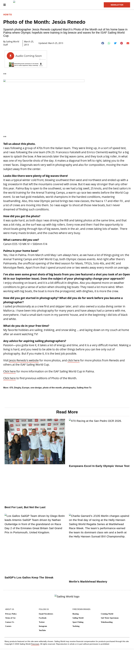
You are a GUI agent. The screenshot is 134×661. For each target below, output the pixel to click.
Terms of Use (10, 618)
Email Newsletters (46, 614)
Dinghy (17, 388)
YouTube (42, 630)
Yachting (75, 626)
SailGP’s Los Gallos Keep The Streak (29, 577)
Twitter (42, 622)
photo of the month (52, 388)
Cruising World (107, 614)
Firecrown (35, 644)
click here (74, 360)
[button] (103, 43)
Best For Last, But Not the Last (25, 507)
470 (11, 388)
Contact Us (9, 622)
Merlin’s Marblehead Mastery (88, 581)
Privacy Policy (11, 614)
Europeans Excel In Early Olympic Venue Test (99, 465)
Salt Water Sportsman (110, 618)
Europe (25, 388)
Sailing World (77, 618)
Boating (75, 614)
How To (7, 14)
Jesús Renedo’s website (24, 360)
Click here (9, 371)
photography (69, 388)
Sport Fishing (77, 622)
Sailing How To (84, 388)
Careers (8, 626)
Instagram (43, 626)
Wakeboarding (107, 622)
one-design (36, 388)
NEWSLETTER (117, 5)
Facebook (42, 618)
